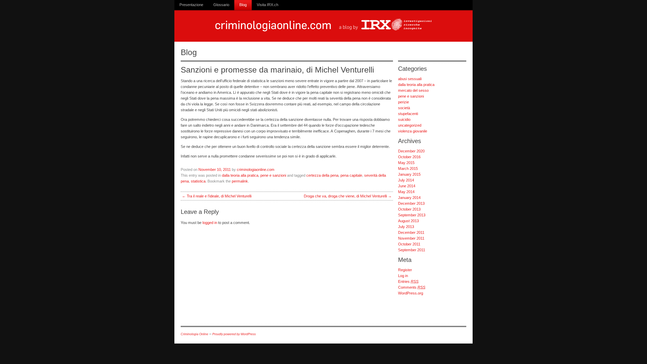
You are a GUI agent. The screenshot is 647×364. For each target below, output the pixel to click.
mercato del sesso (413, 90)
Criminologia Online (194, 334)
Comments (411, 287)
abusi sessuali (410, 79)
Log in (403, 276)
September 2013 (411, 215)
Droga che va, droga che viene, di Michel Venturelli (348, 196)
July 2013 (406, 226)
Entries (408, 281)
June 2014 (406, 186)
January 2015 (409, 174)
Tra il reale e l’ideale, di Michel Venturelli (216, 196)
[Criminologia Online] (274, 33)
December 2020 (411, 151)
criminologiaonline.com (255, 169)
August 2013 (408, 221)
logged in (209, 222)
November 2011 (411, 238)
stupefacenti (408, 113)
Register (405, 270)
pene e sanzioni (273, 175)
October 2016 (409, 157)
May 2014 (406, 192)
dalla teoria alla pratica (240, 175)
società (404, 108)
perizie (403, 102)
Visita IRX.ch (267, 5)
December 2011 (411, 232)
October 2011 (409, 244)
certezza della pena (322, 175)
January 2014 (409, 197)
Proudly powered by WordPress (234, 334)
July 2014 (406, 180)
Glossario (221, 5)
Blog (243, 5)
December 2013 (411, 203)
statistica (198, 181)
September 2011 (411, 250)
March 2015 (408, 168)
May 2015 (406, 163)
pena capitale (351, 175)
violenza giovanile (412, 131)
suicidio (404, 119)
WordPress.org (410, 293)
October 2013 (409, 209)
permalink (240, 181)
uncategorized (409, 125)
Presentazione (191, 5)
